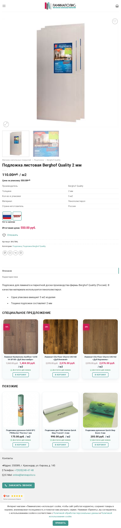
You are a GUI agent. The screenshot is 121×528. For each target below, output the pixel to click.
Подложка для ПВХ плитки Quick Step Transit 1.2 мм (60, 431)
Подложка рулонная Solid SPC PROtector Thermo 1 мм (20, 431)
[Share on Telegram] (20, 252)
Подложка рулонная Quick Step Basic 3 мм (100, 431)
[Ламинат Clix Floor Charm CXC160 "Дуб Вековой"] (60, 336)
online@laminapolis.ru (24, 475)
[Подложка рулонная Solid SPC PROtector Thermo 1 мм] (20, 410)
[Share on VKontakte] (15, 252)
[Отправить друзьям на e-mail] (10, 252)
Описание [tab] (7, 271)
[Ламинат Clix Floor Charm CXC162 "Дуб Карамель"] (100, 336)
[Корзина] (117, 6)
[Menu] (4, 5)
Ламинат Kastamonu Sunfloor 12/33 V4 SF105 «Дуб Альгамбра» (20, 358)
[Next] (112, 73)
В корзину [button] (20, 375)
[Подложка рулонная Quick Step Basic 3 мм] (100, 410)
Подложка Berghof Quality (34, 246)
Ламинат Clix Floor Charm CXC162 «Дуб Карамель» (100, 358)
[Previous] (8, 73)
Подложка (39, 160)
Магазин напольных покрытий (16, 160)
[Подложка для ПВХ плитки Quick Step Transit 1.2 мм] (60, 410)
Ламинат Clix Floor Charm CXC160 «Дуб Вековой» (60, 358)
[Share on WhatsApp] (5, 252)
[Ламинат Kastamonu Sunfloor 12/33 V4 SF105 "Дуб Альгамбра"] (20, 336)
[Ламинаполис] (60, 6)
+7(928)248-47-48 (24, 470)
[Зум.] (6, 124)
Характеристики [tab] (10, 277)
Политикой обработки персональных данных (76, 513)
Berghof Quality (53, 160)
